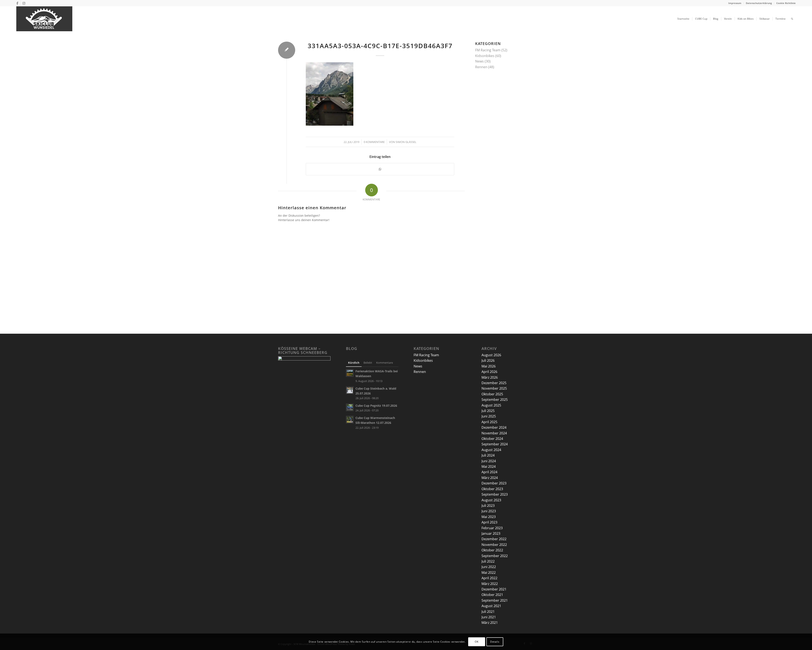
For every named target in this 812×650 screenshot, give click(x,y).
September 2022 (494, 555)
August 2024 (491, 449)
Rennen (481, 67)
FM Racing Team (488, 50)
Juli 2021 (488, 611)
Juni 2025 (488, 416)
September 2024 (494, 444)
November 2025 (494, 388)
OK (476, 641)
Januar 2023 (490, 533)
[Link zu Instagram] (24, 3)
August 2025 (491, 405)
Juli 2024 (488, 455)
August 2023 (491, 500)
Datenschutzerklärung (759, 3)
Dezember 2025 (493, 383)
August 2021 (491, 606)
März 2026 (489, 377)
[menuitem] (735, 3)
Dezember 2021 (493, 589)
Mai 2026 (488, 366)
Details (494, 641)
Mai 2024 (488, 466)
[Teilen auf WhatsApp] (380, 169)
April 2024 (489, 472)
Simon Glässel (406, 142)
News (479, 61)
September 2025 (494, 399)
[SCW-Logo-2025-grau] (44, 18)
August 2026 (491, 355)
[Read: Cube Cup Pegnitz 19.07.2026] (350, 407)
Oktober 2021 (492, 594)
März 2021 (489, 622)
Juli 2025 (488, 410)
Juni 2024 (488, 461)
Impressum (734, 3)
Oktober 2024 (492, 438)
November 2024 (494, 433)
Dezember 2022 (493, 539)
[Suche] (792, 18)
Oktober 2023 (492, 489)
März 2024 (489, 477)
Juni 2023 (488, 511)
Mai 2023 (488, 516)
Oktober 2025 (492, 394)
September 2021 (494, 600)
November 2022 (494, 544)
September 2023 (494, 494)
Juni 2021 (488, 617)
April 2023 (489, 522)
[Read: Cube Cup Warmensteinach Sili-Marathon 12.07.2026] (350, 419)
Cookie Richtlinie (786, 3)
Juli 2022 (488, 561)
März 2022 (489, 583)
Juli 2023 (488, 505)
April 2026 (489, 371)
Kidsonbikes (484, 55)
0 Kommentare (374, 142)
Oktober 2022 (492, 550)
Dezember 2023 (493, 483)
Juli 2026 (488, 360)
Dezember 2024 (493, 427)
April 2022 (489, 578)
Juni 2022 (488, 566)
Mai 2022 (488, 572)
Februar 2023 (492, 528)
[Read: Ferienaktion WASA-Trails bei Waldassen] (350, 373)
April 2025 (489, 422)
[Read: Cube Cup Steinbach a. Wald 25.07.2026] (350, 390)
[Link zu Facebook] (17, 3)
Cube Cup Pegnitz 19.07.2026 (376, 406)
